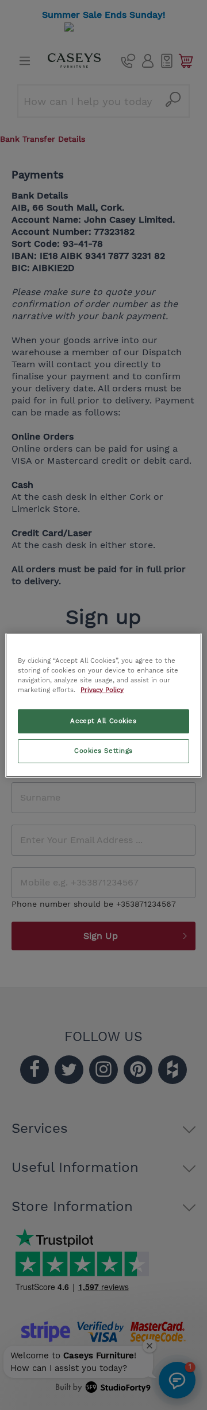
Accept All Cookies (103, 721)
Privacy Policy (102, 690)
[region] (103, 704)
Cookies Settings (103, 751)
